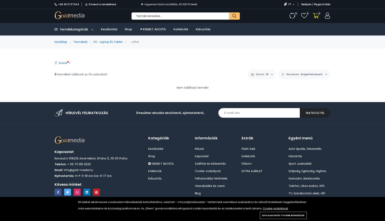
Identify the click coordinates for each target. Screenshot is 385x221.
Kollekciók (180, 29)
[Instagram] (77, 192)
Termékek (80, 42)
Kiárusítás (203, 29)
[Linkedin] (86, 192)
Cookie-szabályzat (275, 208)
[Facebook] (58, 192)
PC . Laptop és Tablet (108, 42)
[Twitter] (67, 192)
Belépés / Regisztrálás (315, 4)
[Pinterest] (96, 192)
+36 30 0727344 (68, 4)
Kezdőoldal (109, 29)
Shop (128, 29)
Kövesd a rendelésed (102, 4)
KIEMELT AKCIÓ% (154, 29)
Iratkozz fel (315, 113)
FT (290, 4)
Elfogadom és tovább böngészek (283, 215)
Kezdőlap (61, 42)
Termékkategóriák (74, 29)
